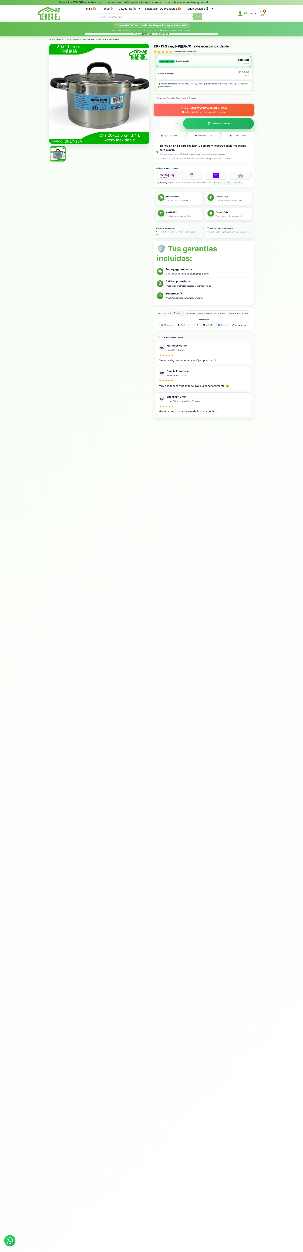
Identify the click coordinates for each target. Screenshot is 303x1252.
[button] (218, 123)
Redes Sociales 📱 (197, 8)
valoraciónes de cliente (185, 52)
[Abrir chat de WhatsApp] (9, 1240)
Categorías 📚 (127, 8)
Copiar (177, 313)
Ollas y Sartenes (88, 39)
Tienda (58, 39)
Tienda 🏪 (107, 8)
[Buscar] (197, 16)
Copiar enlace (240, 325)
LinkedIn (209, 325)
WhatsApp (168, 325)
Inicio (51, 39)
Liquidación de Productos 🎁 (163, 8)
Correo (224, 325)
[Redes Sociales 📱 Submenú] (211, 8)
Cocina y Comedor (71, 39)
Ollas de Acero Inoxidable (108, 39)
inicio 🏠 (90, 8)
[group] (131, 2)
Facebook (184, 325)
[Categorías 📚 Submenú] (138, 8)
